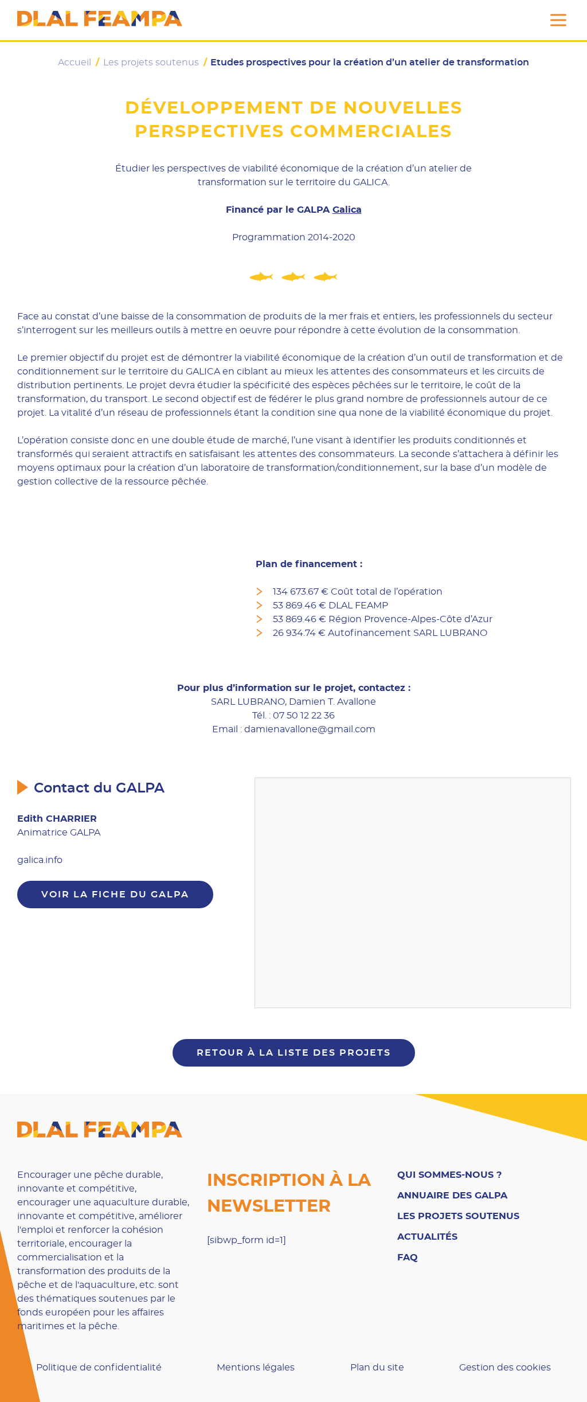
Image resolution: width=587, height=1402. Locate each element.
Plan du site (377, 1367)
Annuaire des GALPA (452, 1195)
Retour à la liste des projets (294, 1052)
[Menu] (558, 20)
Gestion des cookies (505, 1367)
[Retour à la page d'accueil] (99, 20)
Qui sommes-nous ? (449, 1175)
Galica (347, 209)
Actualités (427, 1236)
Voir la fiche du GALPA (115, 894)
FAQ (407, 1257)
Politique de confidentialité (99, 1367)
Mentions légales (256, 1367)
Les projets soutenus (458, 1216)
